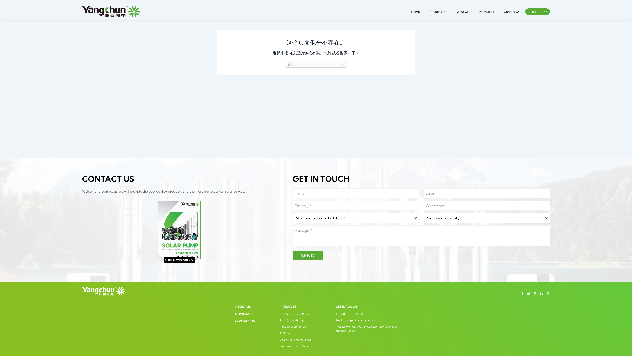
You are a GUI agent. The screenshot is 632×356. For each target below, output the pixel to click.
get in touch (346, 307)
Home (415, 12)
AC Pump (285, 333)
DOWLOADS (244, 314)
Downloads (486, 12)
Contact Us (511, 12)
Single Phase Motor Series (295, 339)
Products (436, 12)
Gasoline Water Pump (292, 326)
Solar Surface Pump (291, 320)
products (287, 307)
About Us (462, 12)
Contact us (245, 321)
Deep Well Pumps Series (294, 346)
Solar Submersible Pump (294, 314)
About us (243, 307)
